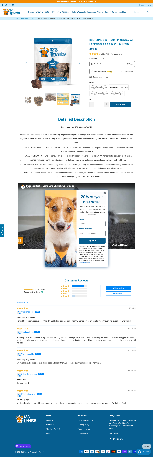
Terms (89, 262)
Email (81, 219)
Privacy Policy (83, 262)
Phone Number (85, 229)
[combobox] (81, 233)
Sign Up (92, 240)
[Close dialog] (105, 193)
